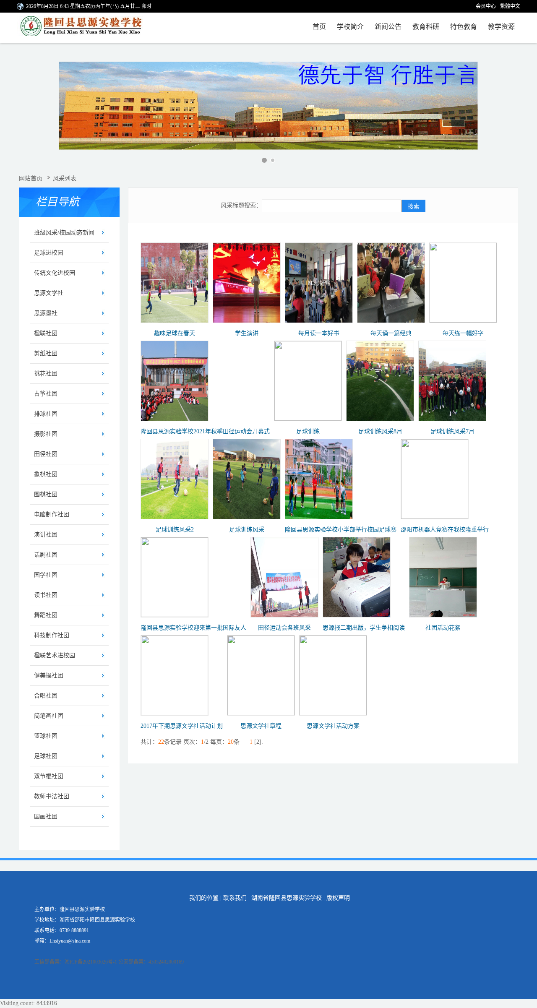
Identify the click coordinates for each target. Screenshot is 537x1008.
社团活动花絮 (443, 628)
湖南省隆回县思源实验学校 (286, 898)
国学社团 (45, 575)
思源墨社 (45, 313)
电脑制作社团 (51, 514)
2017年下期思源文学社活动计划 (182, 726)
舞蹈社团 (45, 615)
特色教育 (463, 26)
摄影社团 (45, 434)
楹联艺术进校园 (54, 655)
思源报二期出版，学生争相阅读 (364, 628)
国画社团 (45, 816)
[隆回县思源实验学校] (87, 27)
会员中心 (486, 6)
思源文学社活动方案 (333, 726)
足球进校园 (48, 253)
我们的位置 (204, 898)
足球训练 (308, 431)
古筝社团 (45, 394)
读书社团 (45, 595)
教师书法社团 (51, 796)
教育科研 (425, 26)
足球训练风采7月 (452, 431)
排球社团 (45, 414)
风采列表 (64, 178)
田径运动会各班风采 (284, 628)
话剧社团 (45, 555)
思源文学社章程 (261, 726)
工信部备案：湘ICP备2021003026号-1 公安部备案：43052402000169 (109, 962)
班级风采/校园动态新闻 (64, 232)
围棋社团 (45, 494)
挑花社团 (45, 373)
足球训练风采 (246, 529)
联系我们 (235, 898)
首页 (319, 26)
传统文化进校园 (54, 273)
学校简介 (350, 26)
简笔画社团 (48, 716)
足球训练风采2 (175, 529)
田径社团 (45, 454)
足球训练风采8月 (380, 431)
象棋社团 (45, 474)
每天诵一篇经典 (391, 333)
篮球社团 (45, 736)
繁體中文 (510, 6)
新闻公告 (388, 26)
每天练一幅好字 (463, 333)
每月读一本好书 (318, 333)
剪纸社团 (45, 353)
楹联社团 (45, 333)
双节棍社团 (48, 776)
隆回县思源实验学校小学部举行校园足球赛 (340, 529)
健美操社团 (48, 675)
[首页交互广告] (268, 106)
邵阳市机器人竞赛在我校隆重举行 (445, 529)
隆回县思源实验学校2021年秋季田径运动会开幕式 (205, 431)
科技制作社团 (51, 635)
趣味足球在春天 (174, 333)
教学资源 (501, 26)
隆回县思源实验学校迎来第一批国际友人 (193, 628)
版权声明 (338, 898)
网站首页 (30, 178)
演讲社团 (45, 534)
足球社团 (45, 756)
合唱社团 (45, 696)
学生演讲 (246, 333)
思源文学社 (48, 293)
